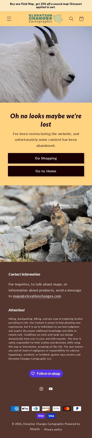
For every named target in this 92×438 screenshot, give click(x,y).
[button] (9, 19)
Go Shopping (46, 158)
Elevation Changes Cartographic (43, 424)
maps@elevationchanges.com (37, 296)
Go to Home (46, 171)
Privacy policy (53, 429)
